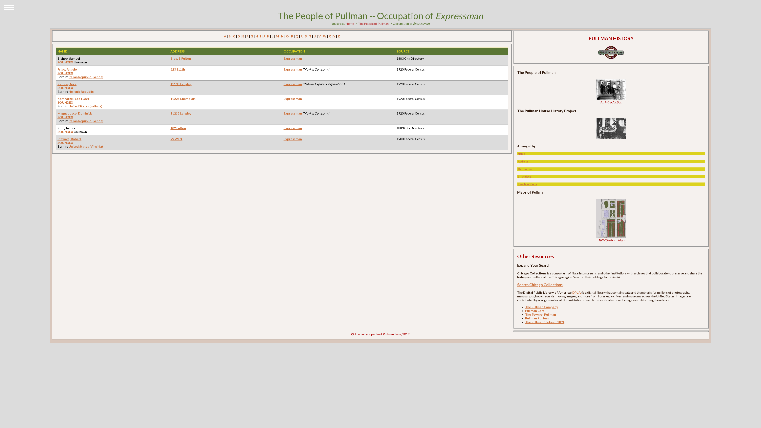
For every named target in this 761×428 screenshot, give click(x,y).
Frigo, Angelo (67, 69)
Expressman (293, 58)
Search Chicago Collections (540, 285)
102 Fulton (178, 128)
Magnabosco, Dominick (74, 113)
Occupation (525, 169)
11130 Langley (180, 84)
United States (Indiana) (85, 106)
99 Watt (176, 139)
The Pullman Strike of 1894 (544, 322)
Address (523, 161)
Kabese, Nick (66, 84)
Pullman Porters (537, 318)
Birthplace (524, 176)
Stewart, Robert (69, 139)
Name (521, 153)
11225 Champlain (183, 98)
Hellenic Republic (81, 91)
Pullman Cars (534, 310)
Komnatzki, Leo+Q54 (73, 98)
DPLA (576, 292)
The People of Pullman (373, 23)
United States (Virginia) (86, 146)
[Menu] (9, 7)
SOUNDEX (65, 62)
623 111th (177, 69)
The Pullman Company (541, 307)
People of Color (527, 184)
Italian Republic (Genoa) (86, 77)
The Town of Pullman (540, 314)
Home (349, 23)
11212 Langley (180, 113)
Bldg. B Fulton (180, 58)
